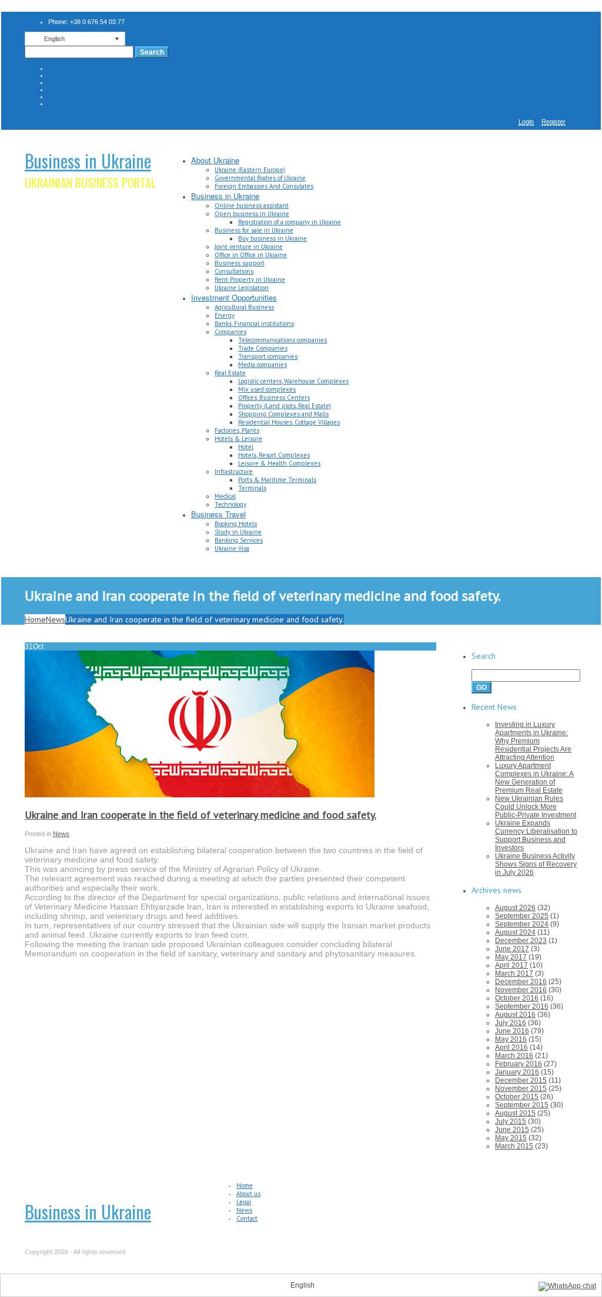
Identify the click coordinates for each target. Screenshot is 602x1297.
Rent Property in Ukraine (250, 279)
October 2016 (517, 998)
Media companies (262, 365)
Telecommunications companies (282, 340)
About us (248, 1194)
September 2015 (522, 1105)
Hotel (245, 447)
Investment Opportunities (234, 297)
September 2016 (522, 1006)
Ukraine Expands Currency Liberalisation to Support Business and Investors (536, 835)
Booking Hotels (236, 524)
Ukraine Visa (232, 548)
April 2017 (511, 965)
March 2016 (514, 1056)
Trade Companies (262, 348)
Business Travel (218, 514)
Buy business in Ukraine (272, 238)
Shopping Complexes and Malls (283, 414)
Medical (225, 496)
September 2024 (522, 924)
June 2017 (512, 949)
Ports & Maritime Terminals (277, 480)
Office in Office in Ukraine (251, 255)
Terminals (252, 488)
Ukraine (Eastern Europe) (250, 170)
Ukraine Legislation (242, 288)
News (55, 619)
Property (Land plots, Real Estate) (284, 406)
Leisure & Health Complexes (279, 463)
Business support (240, 263)
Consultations (234, 271)
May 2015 (511, 1138)
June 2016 (512, 1031)
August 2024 (515, 932)
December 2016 (521, 982)
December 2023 (521, 940)
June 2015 (512, 1130)
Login (526, 121)
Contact (246, 1218)
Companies (230, 332)
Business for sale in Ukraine (254, 230)
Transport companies (267, 356)
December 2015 (521, 1080)
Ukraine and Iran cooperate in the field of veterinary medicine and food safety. (200, 814)
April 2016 (511, 1047)
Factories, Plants (237, 430)
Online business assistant (252, 205)
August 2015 (515, 1113)
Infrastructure (234, 471)
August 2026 (515, 908)
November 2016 (521, 990)
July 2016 (510, 1023)
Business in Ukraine (88, 160)
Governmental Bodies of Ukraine (260, 178)
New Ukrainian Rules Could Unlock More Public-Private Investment (535, 806)
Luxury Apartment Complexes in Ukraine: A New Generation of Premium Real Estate (534, 778)
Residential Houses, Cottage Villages (289, 422)
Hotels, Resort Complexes (274, 455)
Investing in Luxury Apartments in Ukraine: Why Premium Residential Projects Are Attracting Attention (533, 741)
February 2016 (518, 1064)
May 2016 (511, 1039)
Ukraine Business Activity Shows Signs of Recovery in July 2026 (536, 864)
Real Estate (230, 373)
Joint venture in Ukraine (249, 246)
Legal (243, 1202)
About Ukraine (215, 160)
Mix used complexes (267, 389)
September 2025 (522, 916)
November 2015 (521, 1088)
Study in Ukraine (238, 532)
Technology (230, 504)
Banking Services (239, 540)
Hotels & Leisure (238, 438)
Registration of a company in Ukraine (289, 222)
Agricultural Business (244, 307)
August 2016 (515, 1014)
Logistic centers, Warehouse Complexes (293, 381)
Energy (225, 315)
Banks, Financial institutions (254, 323)
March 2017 (514, 973)
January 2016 (517, 1072)
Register (553, 121)
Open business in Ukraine (252, 214)
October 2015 (517, 1097)
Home (35, 619)
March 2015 (514, 1146)
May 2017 (511, 957)
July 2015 (510, 1121)
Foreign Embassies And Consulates (264, 186)
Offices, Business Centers (274, 397)
